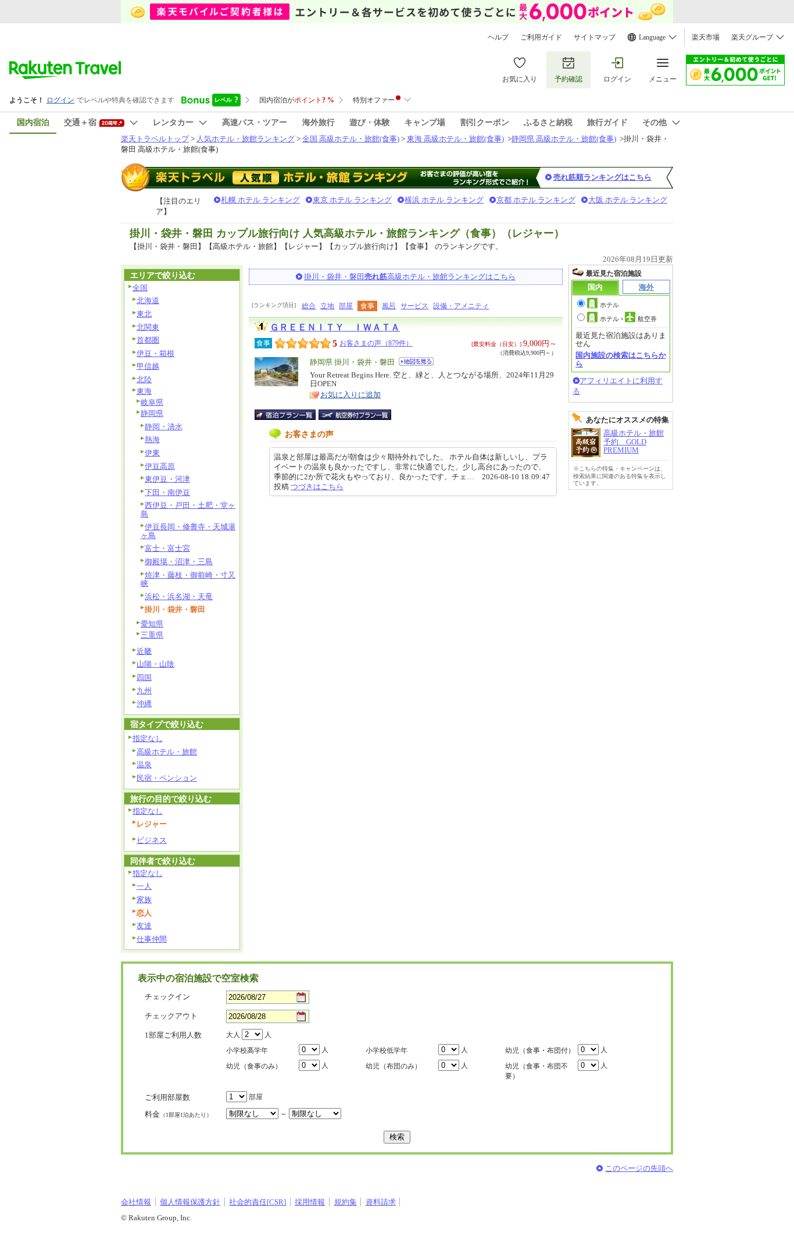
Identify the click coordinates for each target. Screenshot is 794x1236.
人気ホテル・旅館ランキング (245, 138)
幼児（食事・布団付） (540, 1050)
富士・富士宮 (167, 548)
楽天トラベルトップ (155, 138)
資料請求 (381, 1202)
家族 (144, 899)
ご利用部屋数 (167, 1097)
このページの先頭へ (639, 1168)
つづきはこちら (317, 486)
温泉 (144, 764)
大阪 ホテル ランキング (627, 199)
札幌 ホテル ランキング (260, 199)
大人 (233, 1035)
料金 (178, 1114)
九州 (144, 690)
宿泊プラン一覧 (291, 414)
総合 (309, 306)
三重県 (152, 635)
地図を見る (416, 361)
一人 (144, 886)
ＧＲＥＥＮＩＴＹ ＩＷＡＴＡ (335, 327)
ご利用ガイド (541, 37)
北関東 (148, 327)
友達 (144, 925)
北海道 (148, 300)
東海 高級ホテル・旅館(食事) (455, 138)
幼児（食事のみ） (254, 1066)
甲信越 (148, 366)
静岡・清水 (164, 426)
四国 (144, 677)
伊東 (152, 452)
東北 (144, 313)
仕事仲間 (152, 939)
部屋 (346, 306)
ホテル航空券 (628, 318)
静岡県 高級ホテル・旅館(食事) (564, 138)
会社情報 (136, 1202)
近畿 (144, 651)
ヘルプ (498, 37)
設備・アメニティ (461, 306)
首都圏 (148, 340)
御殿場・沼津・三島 (179, 561)
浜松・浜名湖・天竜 (179, 596)
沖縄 (144, 703)
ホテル (609, 304)
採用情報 (310, 1202)
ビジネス (152, 840)
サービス (414, 306)
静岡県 (152, 413)
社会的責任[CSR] (257, 1202)
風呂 (389, 306)
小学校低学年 (386, 1050)
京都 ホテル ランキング (535, 199)
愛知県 (152, 623)
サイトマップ (595, 37)
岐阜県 (152, 402)
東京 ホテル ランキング (352, 199)
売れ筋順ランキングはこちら (602, 177)
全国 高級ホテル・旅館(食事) (350, 138)
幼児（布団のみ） (393, 1066)
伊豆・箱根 (155, 353)
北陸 (144, 379)
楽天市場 (706, 37)
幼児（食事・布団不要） (536, 1071)
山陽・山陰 (155, 664)
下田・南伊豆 (167, 492)
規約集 (345, 1202)
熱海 (152, 439)
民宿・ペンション (167, 778)
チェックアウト (171, 1015)
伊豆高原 (160, 466)
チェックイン (167, 996)
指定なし (148, 738)
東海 (144, 391)
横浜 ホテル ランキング (444, 199)
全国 (140, 287)
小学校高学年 (247, 1050)
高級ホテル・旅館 (167, 751)
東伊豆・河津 (167, 479)
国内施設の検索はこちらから (620, 359)
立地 (327, 306)
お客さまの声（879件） (376, 343)
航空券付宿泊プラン (355, 414)
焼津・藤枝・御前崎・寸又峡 (188, 579)
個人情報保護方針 (190, 1202)
